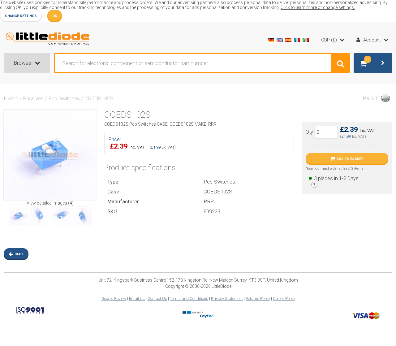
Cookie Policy (284, 298)
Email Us (137, 298)
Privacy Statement (227, 298)
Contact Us (157, 298)
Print (370, 98)
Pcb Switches (64, 98)
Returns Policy (258, 298)
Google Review (113, 298)
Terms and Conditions (189, 298)
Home (11, 98)
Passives (33, 98)
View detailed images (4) (50, 203)
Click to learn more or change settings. (318, 7)
